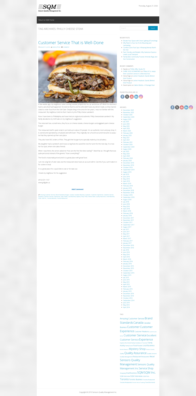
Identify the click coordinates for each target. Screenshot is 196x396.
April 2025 (126, 128)
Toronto (124, 379)
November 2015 (128, 268)
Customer (88, 195)
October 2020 (127, 144)
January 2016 (127, 264)
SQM (39, 198)
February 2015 (128, 289)
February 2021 (128, 142)
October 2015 (127, 271)
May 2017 (126, 234)
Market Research (124, 349)
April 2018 (126, 209)
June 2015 (126, 280)
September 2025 (128, 117)
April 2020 (126, 156)
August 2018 (127, 200)
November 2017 (128, 220)
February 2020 (128, 158)
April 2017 (126, 236)
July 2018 (126, 202)
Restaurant (137, 356)
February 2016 (128, 261)
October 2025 (127, 115)
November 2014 (128, 296)
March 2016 (127, 259)
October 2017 (127, 222)
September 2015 (128, 273)
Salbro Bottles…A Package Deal (144, 85)
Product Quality (150, 349)
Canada (72, 195)
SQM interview (125, 376)
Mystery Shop (80, 196)
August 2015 (127, 275)
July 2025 (126, 122)
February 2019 (128, 186)
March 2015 (127, 287)
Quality (122, 353)
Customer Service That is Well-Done (71, 42)
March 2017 (127, 238)
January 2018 (127, 216)
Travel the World (150, 382)
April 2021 (126, 140)
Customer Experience (97, 195)
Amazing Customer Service (47, 195)
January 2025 (127, 135)
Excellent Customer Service (45, 196)
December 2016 (128, 245)
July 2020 (126, 151)
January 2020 (127, 161)
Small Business (110, 196)
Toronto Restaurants (126, 382)
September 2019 (128, 170)
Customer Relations (142, 331)
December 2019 (128, 163)
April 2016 (126, 257)
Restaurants (145, 357)
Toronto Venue (136, 382)
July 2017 (126, 229)
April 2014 (126, 307)
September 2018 (128, 197)
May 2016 (126, 255)
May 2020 (126, 154)
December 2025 (128, 110)
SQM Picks (146, 376)
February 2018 (128, 213)
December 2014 (128, 294)
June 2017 (126, 232)
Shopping (123, 373)
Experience (57, 196)
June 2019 (126, 177)
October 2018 (127, 195)
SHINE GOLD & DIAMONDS (132, 71)
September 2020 (128, 147)
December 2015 (128, 266)
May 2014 (126, 305)
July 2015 (126, 277)
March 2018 (127, 211)
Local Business (72, 196)
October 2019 (127, 167)
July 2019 (126, 174)
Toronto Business (51, 198)
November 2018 (128, 193)
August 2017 (127, 227)
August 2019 (127, 172)
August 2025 (127, 119)
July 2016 (126, 250)
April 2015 (126, 284)
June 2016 (126, 252)
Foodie (66, 196)
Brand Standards (60, 195)
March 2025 (127, 131)
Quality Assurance (101, 196)
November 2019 (128, 165)
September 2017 (128, 225)
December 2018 (128, 190)
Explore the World (125, 343)
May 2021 (126, 138)
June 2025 (126, 124)
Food (62, 196)
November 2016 (128, 248)
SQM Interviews (136, 376)
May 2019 (126, 179)
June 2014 (126, 303)
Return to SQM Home (46, 20)
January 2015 (127, 291)
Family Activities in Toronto (139, 343)
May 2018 (126, 206)
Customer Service (109, 195)
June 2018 (126, 204)
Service (143, 368)
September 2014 (128, 300)
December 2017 (128, 218)
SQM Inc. (44, 198)
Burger (67, 195)
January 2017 (127, 243)
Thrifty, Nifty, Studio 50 (137, 69)
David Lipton (56, 47)
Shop (150, 368)
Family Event (129, 346)
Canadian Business (79, 195)
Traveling (142, 382)
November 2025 (128, 112)
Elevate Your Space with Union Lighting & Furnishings (140, 41)
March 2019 (127, 183)
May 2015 (126, 282)
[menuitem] (46, 20)
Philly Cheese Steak (90, 196)
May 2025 (126, 126)
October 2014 (127, 298)
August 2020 (127, 149)
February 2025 (128, 133)
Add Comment (78, 189)
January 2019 (127, 188)
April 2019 (126, 181)
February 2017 (128, 241)
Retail (152, 356)
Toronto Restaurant (62, 198)
